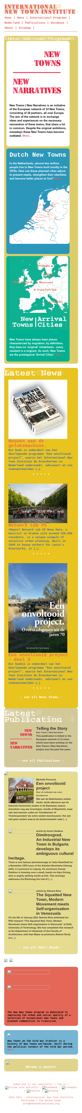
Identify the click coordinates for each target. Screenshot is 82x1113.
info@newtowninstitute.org (41, 1103)
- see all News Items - (41, 697)
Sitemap (25, 28)
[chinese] (51, 1091)
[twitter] (33, 1091)
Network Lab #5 (27, 525)
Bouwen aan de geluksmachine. (27, 443)
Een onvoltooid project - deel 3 (38, 657)
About (9, 28)
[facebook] (49, 1087)
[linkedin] (69, 1087)
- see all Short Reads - (41, 948)
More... (27, 135)
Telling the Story (51, 728)
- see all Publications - (41, 761)
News (20, 17)
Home (8, 17)
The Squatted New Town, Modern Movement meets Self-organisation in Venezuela (53, 904)
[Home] (41, 9)
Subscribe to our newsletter (33, 1084)
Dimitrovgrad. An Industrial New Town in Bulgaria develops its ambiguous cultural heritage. (41, 846)
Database (57, 22)
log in (61, 1084)
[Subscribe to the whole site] (21, 1087)
